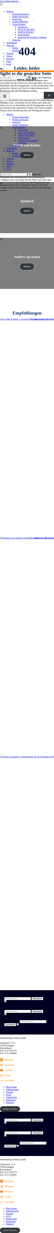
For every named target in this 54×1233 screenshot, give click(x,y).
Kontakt (10, 59)
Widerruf (10, 1102)
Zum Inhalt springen (9, 1)
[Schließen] (5, 96)
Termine (10, 53)
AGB (8, 1095)
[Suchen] (1, 74)
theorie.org (23, 27)
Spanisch (16, 19)
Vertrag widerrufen (10, 1109)
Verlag (9, 56)
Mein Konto (11, 1087)
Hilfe (8, 61)
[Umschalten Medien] (50, 114)
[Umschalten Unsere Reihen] (50, 127)
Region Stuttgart (11, 1021)
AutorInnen (11, 42)
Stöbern (27, 211)
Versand (9, 1092)
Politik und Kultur (20, 16)
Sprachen (16, 50)
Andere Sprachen (20, 22)
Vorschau (16, 40)
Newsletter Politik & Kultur (16, 995)
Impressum (11, 1100)
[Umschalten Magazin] (50, 151)
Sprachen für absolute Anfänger (32, 37)
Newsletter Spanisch (13, 1008)
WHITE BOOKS (26, 32)
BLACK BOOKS (26, 29)
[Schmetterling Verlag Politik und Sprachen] (27, 5)
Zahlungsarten (12, 1089)
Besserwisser (24, 35)
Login (8, 64)
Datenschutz (11, 1097)
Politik (15, 48)
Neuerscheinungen (20, 14)
